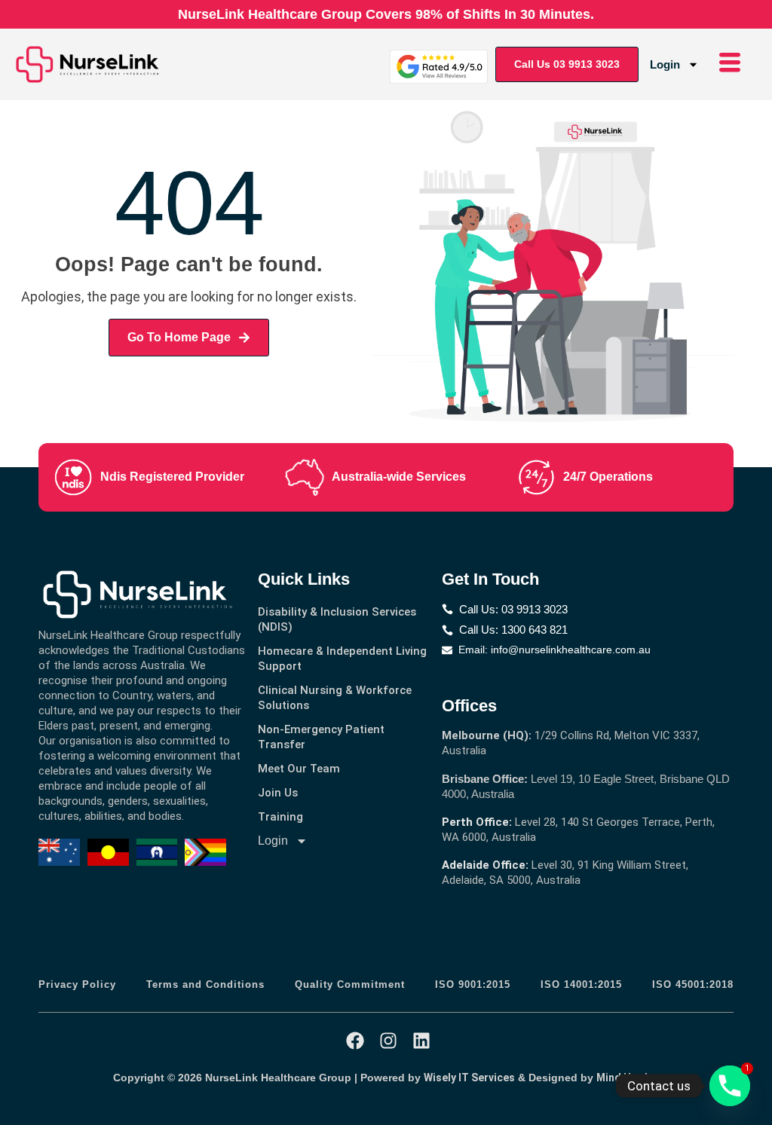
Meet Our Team (299, 768)
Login (665, 64)
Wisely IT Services (469, 1078)
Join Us (278, 792)
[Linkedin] (421, 1041)
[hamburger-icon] (730, 64)
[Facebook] (355, 1041)
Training (280, 817)
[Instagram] (388, 1041)
